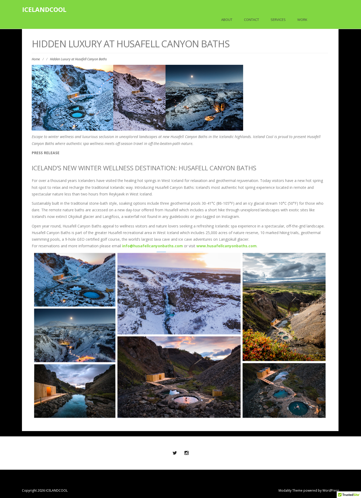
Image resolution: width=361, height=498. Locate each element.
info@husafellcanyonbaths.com (152, 245)
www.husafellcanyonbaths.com (226, 245)
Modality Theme (291, 490)
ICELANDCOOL (44, 9)
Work (302, 19)
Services (278, 19)
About (226, 19)
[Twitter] (174, 453)
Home (36, 59)
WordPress (330, 490)
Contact (251, 19)
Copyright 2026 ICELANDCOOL (45, 490)
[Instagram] (186, 453)
